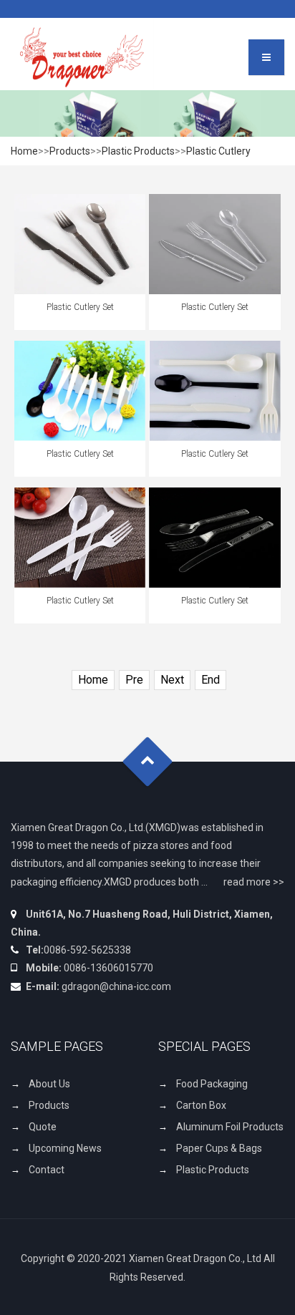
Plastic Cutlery (218, 151)
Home (24, 151)
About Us (49, 1084)
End (210, 679)
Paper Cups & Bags (219, 1148)
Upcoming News (65, 1148)
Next (172, 679)
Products (69, 151)
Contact (46, 1169)
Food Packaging (212, 1084)
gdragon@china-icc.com (116, 986)
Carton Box (201, 1105)
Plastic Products (138, 151)
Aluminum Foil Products (230, 1126)
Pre (134, 679)
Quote (43, 1126)
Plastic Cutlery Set (80, 307)
